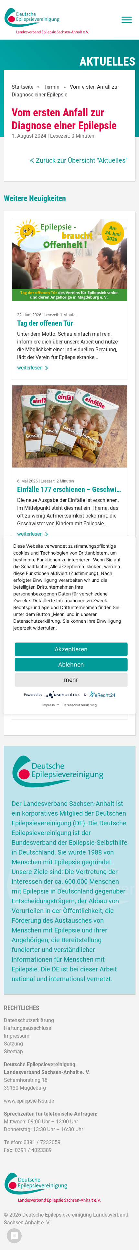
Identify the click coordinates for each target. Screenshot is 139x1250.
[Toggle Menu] (127, 20)
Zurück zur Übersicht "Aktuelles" (81, 160)
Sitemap (13, 1051)
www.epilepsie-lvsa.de (29, 1101)
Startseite (22, 87)
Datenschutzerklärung (29, 1020)
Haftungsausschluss (27, 1028)
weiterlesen (30, 368)
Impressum (16, 1036)
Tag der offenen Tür (45, 323)
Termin (51, 87)
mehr (71, 679)
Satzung (13, 1044)
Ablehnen (71, 664)
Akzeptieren (71, 649)
